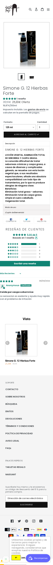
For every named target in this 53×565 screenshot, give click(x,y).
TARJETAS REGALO (15, 467)
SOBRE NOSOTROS (15, 396)
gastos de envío (36, 109)
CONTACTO (11, 389)
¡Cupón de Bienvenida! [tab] (14, 212)
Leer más (25, 557)
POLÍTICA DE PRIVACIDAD (19, 433)
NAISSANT (10, 474)
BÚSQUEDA (11, 404)
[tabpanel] (26, 175)
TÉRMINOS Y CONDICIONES (19, 426)
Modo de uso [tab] (10, 207)
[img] (6, 281)
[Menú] (48, 9)
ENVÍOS (9, 411)
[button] (10, 98)
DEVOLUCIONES (13, 418)
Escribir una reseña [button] (25, 263)
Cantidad (42, 122)
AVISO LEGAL (12, 440)
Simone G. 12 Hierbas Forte (20, 360)
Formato (8, 122)
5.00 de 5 (32, 234)
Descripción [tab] (10, 143)
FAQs (8, 448)
